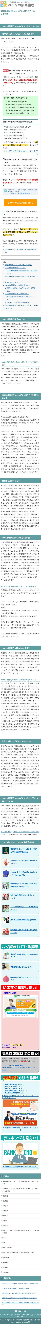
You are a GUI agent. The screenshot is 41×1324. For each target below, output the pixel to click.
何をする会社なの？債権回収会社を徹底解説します (18, 1252)
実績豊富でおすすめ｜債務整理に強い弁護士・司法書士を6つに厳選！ (20, 1190)
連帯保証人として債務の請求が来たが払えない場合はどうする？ (19, 1293)
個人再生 (5, 1206)
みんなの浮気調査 (24, 1315)
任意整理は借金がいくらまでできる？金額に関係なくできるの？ (19, 1298)
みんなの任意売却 (13, 1315)
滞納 (3, 1242)
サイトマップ (4, 1315)
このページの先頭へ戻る (20, 1311)
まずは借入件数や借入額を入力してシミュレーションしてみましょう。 (20, 1107)
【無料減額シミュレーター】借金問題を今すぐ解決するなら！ (20, 1183)
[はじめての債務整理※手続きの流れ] (19, 923)
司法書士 (5, 1225)
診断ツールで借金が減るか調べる (20, 203)
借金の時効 (5, 1257)
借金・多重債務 (7, 1247)
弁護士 (4, 1220)
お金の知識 (5, 1272)
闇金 (3, 1238)
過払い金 (5, 1267)
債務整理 (5, 1196)
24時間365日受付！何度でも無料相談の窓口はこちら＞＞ (20, 1068)
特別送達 (5, 1215)
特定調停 (5, 1262)
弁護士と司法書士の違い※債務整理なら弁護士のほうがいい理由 (20, 1232)
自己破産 (5, 1201)
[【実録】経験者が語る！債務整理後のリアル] (20, 958)
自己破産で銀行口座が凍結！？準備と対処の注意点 (15, 1288)
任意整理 (5, 1211)
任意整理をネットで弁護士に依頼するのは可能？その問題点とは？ (20, 1283)
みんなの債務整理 (6, 832)
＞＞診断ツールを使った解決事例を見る (19, 193)
